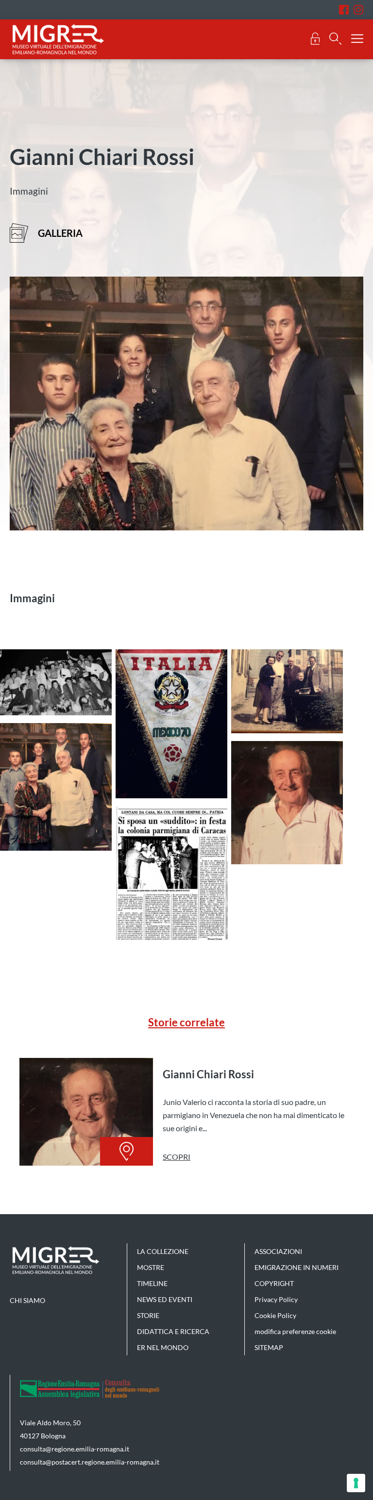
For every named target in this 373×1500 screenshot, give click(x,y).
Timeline (152, 1283)
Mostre (150, 1267)
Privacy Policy (276, 1299)
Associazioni (278, 1251)
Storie (148, 1315)
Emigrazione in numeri (296, 1267)
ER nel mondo (162, 1347)
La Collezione (162, 1251)
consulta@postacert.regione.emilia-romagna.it (89, 1462)
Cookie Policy (275, 1315)
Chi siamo (27, 1300)
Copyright (274, 1283)
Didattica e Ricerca (173, 1331)
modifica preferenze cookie (295, 1331)
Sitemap (268, 1347)
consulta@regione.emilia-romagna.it (74, 1449)
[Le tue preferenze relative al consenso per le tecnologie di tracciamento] (356, 1483)
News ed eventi (164, 1299)
